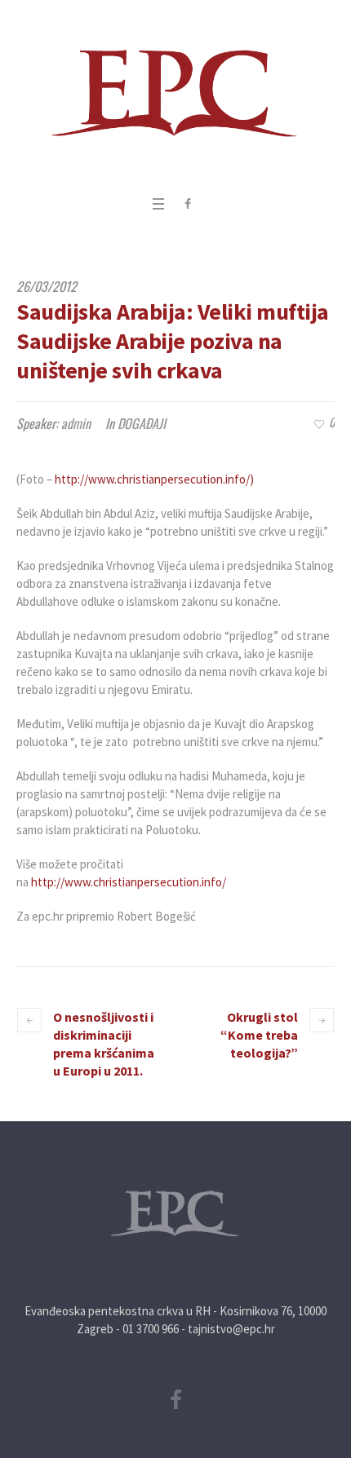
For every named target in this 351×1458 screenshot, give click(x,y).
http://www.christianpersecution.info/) (154, 479)
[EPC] (175, 93)
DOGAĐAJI (142, 423)
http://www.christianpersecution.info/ (128, 882)
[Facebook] (188, 204)
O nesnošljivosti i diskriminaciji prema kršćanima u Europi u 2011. (103, 1044)
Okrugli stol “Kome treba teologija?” (259, 1035)
